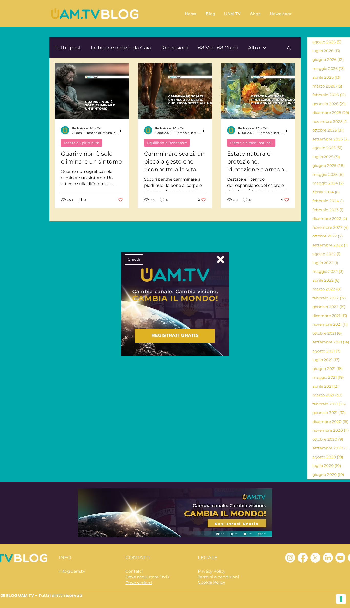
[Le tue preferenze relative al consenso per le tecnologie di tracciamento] (341, 599)
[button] (134, 259)
